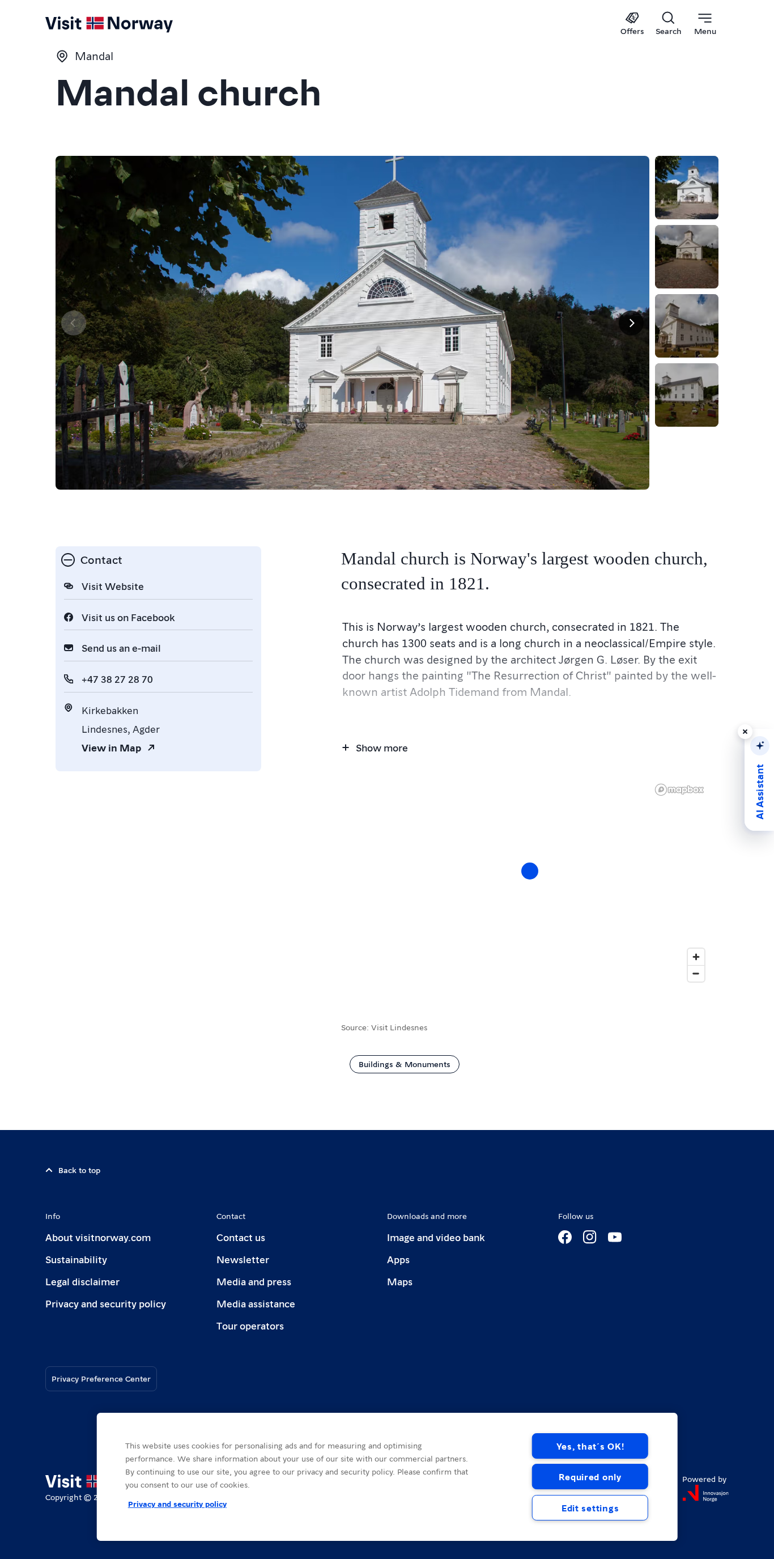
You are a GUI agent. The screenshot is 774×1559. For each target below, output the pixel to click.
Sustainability (76, 1258)
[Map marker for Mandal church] (529, 871)
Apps (398, 1258)
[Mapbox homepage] (679, 789)
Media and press (253, 1281)
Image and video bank (435, 1236)
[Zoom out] (696, 973)
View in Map (111, 747)
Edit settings (590, 1508)
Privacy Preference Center (101, 1378)
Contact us (240, 1236)
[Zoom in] (696, 957)
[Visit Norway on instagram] (590, 1237)
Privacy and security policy (105, 1303)
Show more (382, 747)
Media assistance (255, 1303)
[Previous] (73, 323)
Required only (590, 1476)
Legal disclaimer (82, 1281)
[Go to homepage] (127, 24)
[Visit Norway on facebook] (565, 1237)
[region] (387, 1477)
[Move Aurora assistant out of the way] (745, 731)
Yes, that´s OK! (590, 1446)
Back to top (79, 1170)
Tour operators (250, 1325)
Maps (399, 1281)
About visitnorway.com (98, 1236)
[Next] (631, 323)
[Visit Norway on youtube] (615, 1237)
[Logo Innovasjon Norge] (705, 1493)
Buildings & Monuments (404, 1064)
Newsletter (242, 1258)
